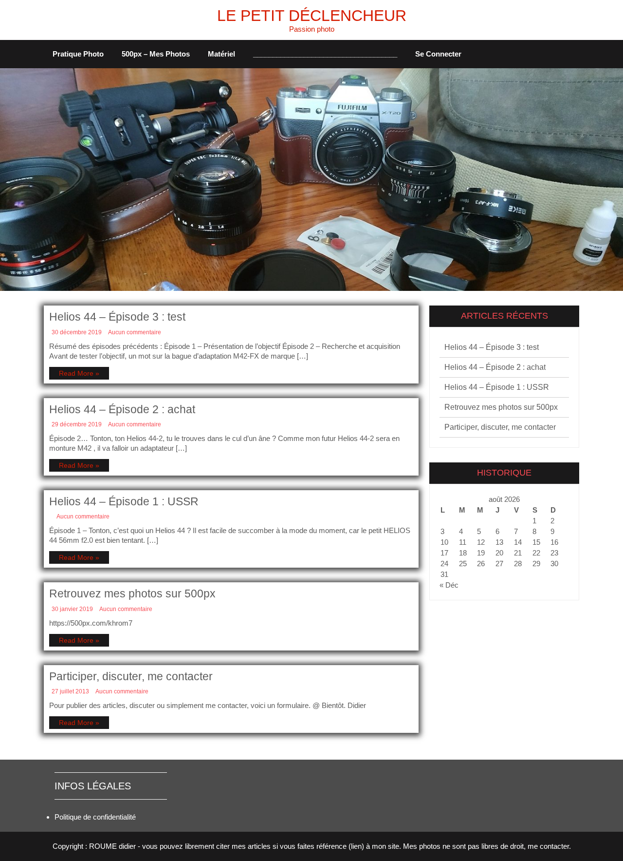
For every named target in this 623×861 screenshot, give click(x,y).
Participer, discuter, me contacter (131, 676)
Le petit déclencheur (311, 15)
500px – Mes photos (156, 54)
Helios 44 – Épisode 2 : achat (122, 409)
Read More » (79, 373)
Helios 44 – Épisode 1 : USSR (124, 501)
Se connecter (438, 54)
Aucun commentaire (134, 332)
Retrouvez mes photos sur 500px (132, 593)
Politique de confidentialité (95, 817)
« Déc (449, 585)
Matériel (221, 54)
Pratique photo (78, 54)
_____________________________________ (325, 54)
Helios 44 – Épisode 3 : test (117, 316)
